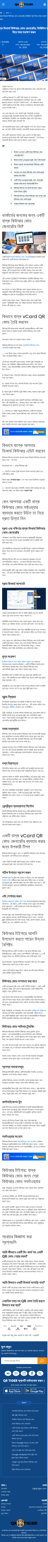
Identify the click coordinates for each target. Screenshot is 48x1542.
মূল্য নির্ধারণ (4, 1513)
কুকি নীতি (44, 1513)
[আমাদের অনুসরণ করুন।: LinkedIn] (8, 1373)
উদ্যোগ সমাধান (5, 1510)
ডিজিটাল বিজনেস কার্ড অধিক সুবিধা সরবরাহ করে (18, 661)
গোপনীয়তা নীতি (42, 1510)
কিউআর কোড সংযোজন (29, 1141)
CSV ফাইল (6, 880)
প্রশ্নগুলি (4, 1488)
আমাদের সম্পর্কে (6, 1504)
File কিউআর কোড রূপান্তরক (21, 1469)
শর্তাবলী (44, 1500)
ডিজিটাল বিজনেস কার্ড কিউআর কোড (23, 1419)
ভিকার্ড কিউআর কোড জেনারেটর (20, 256)
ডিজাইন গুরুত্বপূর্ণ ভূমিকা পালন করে (14, 901)
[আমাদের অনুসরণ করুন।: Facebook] (32, 1373)
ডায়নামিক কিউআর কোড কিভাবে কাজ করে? (25, 1411)
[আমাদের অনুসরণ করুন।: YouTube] (16, 1373)
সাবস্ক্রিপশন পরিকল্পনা (38, 1010)
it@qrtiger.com (39, 1488)
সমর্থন (44, 1485)
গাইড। (4, 1485)
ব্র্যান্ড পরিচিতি (10, 707)
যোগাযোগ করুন (5, 1491)
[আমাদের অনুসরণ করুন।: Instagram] (24, 1373)
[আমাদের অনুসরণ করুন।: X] (40, 1373)
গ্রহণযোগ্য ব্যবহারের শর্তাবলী (38, 1507)
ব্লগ (7, 12)
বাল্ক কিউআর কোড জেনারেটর (21, 1423)
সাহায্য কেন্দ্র (5, 1495)
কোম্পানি (4, 1500)
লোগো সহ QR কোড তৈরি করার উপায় (23, 1450)
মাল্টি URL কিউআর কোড (19, 1415)
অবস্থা (3, 1507)
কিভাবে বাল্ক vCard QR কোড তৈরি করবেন (29, 159)
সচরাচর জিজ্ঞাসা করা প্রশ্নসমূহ (24, 203)
